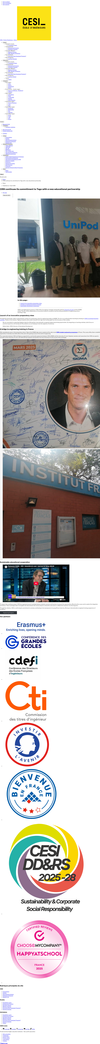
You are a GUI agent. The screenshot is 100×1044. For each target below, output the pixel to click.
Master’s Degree (7, 1006)
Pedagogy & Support (8, 995)
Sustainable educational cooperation (29, 306)
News (4, 179)
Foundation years (7, 1002)
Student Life (6, 997)
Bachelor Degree (7, 1005)
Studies (5, 993)
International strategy (8, 994)
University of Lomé (69, 309)
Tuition (4, 1023)
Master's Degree (7, 1019)
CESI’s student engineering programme (66, 332)
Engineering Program (8, 612)
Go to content (6, 1)
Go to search (6, 4)
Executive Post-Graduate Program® (12, 1008)
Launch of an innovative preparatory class (31, 303)
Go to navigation (7, 3)
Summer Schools (7, 1009)
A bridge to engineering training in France (30, 304)
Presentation (6, 991)
